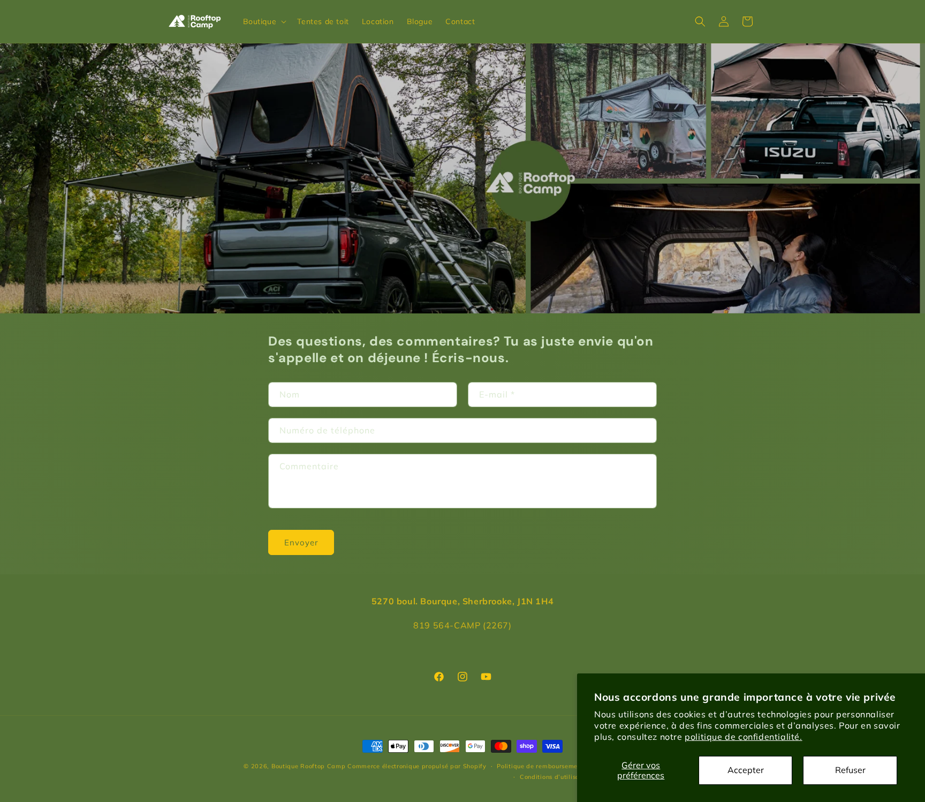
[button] (264, 21)
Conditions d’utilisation (556, 777)
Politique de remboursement (540, 766)
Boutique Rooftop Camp (308, 766)
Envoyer (301, 542)
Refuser (850, 769)
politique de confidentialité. (743, 736)
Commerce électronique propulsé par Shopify (416, 766)
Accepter (745, 769)
